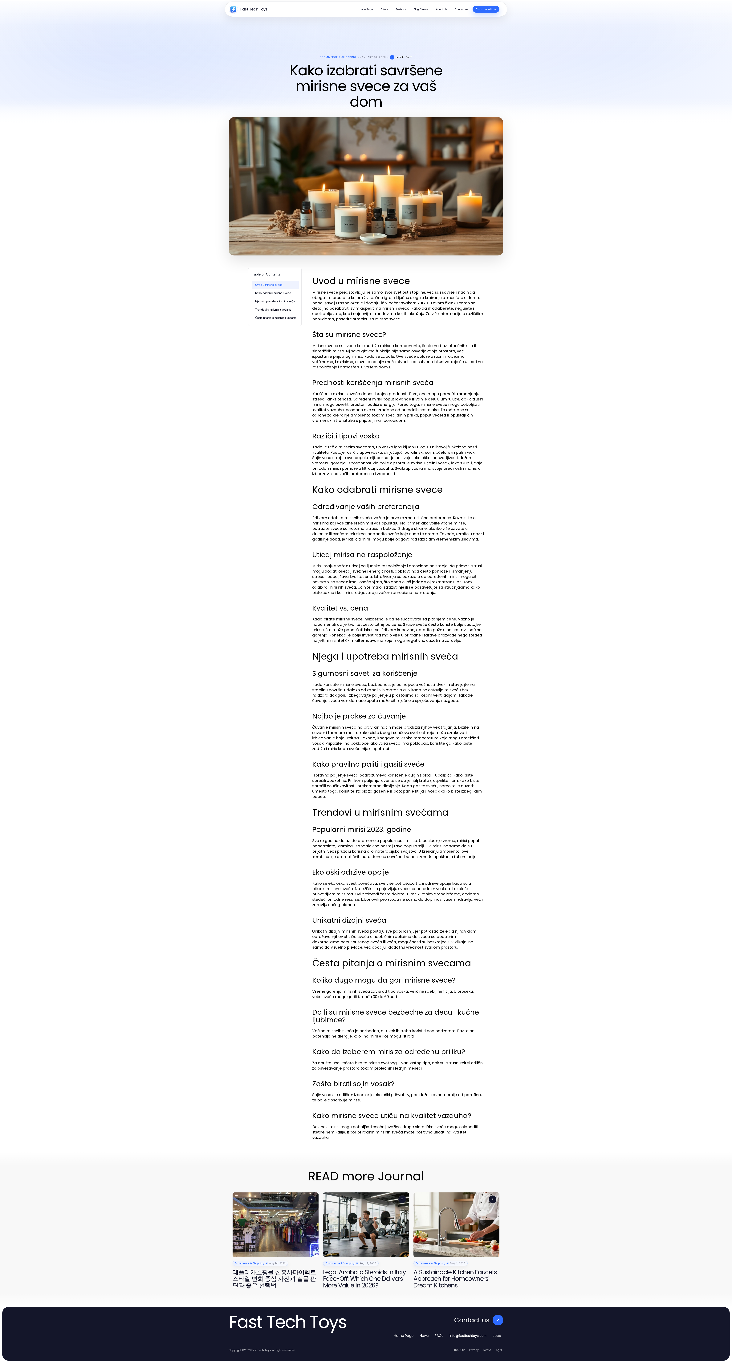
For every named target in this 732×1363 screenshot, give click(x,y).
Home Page (403, 1335)
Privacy (474, 1350)
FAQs (439, 1335)
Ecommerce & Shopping (338, 57)
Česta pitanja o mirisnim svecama (275, 317)
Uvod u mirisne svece (269, 284)
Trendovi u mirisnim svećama (273, 309)
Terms (486, 1350)
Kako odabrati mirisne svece (273, 293)
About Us (459, 1350)
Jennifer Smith (404, 57)
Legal (498, 1350)
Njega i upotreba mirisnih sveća (275, 301)
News (424, 1335)
